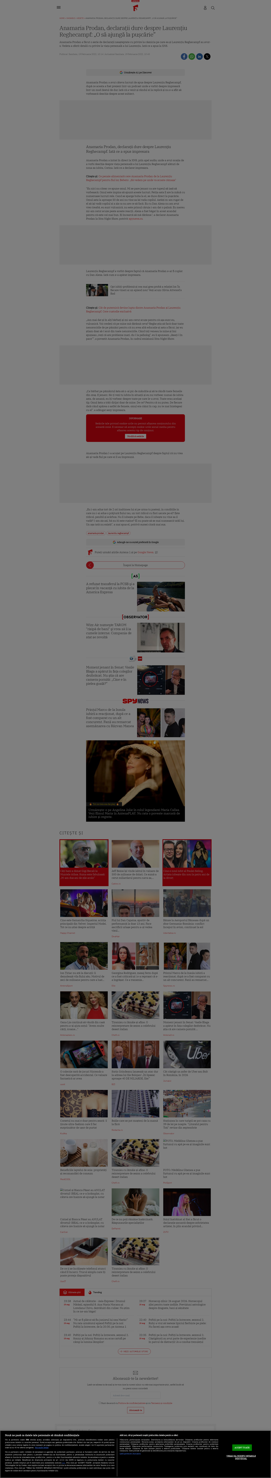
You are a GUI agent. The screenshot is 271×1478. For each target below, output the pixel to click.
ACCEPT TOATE (242, 1447)
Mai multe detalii (41, 1447)
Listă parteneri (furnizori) (130, 1454)
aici (63, 1462)
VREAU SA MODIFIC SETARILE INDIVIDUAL (241, 1457)
